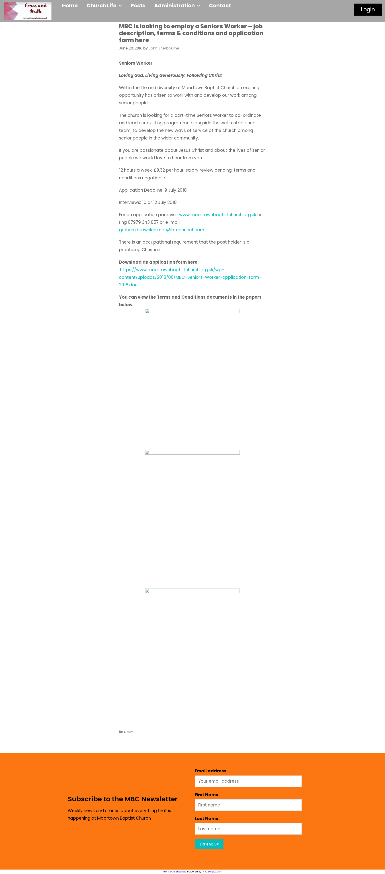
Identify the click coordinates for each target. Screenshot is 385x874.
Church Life (102, 5)
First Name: (207, 795)
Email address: (211, 771)
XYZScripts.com (212, 871)
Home (70, 5)
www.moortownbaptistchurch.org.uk (217, 215)
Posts (138, 5)
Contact (220, 5)
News (128, 731)
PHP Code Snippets (174, 871)
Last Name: (207, 819)
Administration (174, 5)
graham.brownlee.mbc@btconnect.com (161, 230)
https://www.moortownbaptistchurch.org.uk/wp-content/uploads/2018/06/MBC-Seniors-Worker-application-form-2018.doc (190, 277)
